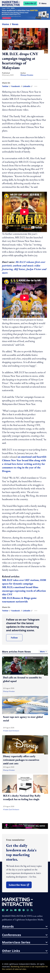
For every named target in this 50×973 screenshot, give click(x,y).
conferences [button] (11, 935)
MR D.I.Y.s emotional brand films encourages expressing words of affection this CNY (24, 590)
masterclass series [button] (16, 942)
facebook (15, 86)
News (15, 24)
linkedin (26, 86)
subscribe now (20, 885)
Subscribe (31, 3)
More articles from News (23, 651)
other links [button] (11, 951)
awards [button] (8, 926)
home (5, 24)
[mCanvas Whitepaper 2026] (25, 13)
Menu (43, 3)
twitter (5, 86)
